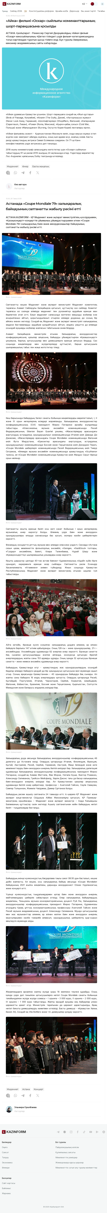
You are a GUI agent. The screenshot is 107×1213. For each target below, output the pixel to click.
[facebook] (77, 1132)
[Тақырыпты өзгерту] (94, 4)
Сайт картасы (8, 1183)
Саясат (5, 1152)
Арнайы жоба (61, 11)
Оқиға (4, 1147)
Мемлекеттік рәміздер (66, 1157)
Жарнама (6, 1193)
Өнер (25, 166)
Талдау (5, 1157)
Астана (26, 1089)
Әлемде (6, 1167)
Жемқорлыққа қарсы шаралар (69, 1162)
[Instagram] (8, 173)
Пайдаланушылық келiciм (67, 1147)
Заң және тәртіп (88, 11)
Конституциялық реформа (41, 11)
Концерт (38, 1089)
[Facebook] (30, 173)
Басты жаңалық (40, 166)
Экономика (7, 1162)
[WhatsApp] (15, 173)
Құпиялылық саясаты (65, 1152)
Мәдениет (12, 166)
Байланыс (6, 1188)
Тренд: (5, 11)
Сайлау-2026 (16, 11)
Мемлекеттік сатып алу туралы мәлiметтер (76, 1167)
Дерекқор (74, 11)
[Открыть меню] (102, 4)
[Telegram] (23, 173)
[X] (38, 173)
